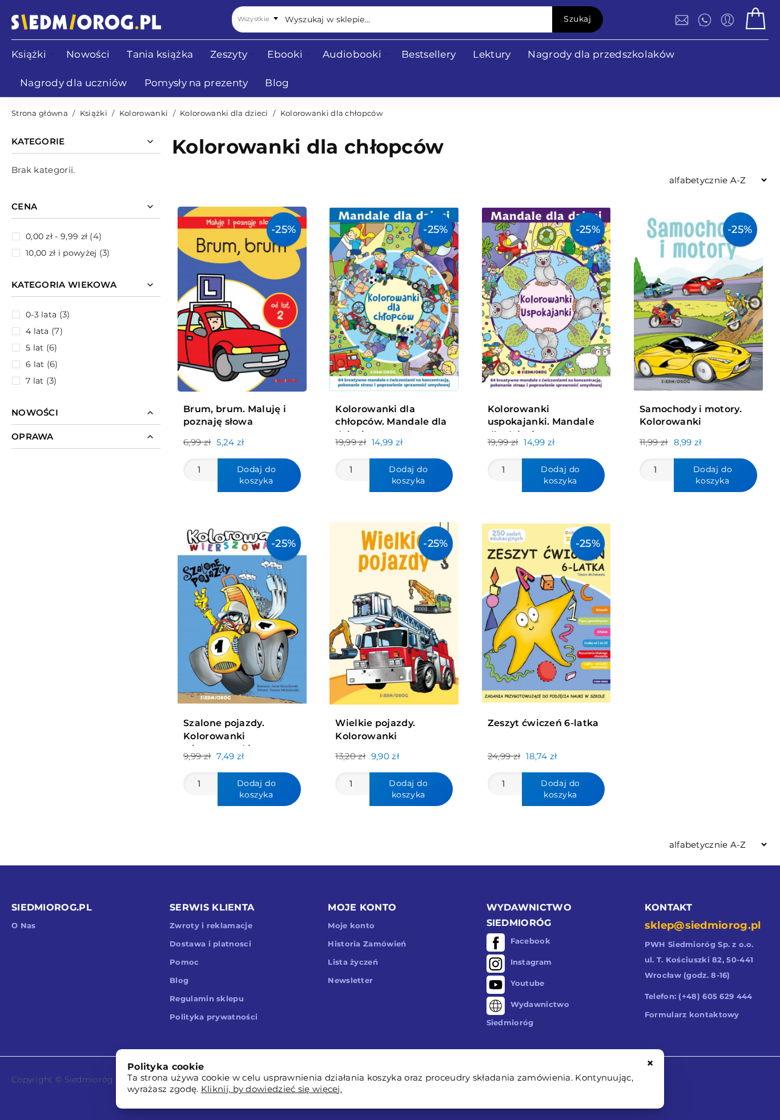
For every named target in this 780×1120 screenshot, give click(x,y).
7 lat (35, 381)
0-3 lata (41, 314)
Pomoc (184, 961)
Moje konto (351, 925)
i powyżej (61, 253)
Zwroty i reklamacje (211, 925)
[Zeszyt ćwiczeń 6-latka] (546, 610)
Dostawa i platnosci (210, 943)
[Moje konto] (727, 20)
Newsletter (350, 980)
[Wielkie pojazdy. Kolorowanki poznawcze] (394, 610)
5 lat (35, 348)
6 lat (35, 364)
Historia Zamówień (367, 943)
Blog (179, 980)
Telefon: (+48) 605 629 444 (699, 996)
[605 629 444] (704, 20)
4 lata (37, 331)
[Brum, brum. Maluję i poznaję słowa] (242, 296)
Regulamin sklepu (207, 998)
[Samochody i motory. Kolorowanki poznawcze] (698, 296)
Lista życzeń (353, 961)
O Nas (23, 925)
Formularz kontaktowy (692, 1014)
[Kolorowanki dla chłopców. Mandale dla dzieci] (394, 296)
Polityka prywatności (214, 1016)
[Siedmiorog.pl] (86, 22)
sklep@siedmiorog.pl (703, 925)
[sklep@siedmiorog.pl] (681, 20)
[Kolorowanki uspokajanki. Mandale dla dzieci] (546, 296)
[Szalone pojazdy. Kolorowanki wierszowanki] (242, 610)
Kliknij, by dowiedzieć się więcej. (271, 1088)
